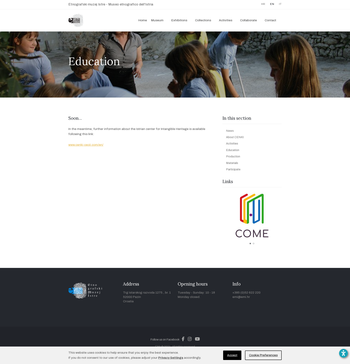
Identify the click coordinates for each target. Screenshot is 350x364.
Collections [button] (203, 20)
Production (233, 156)
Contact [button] (270, 20)
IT (280, 4)
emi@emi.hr (241, 297)
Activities (232, 143)
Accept (232, 355)
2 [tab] (253, 243)
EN (272, 4)
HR (263, 4)
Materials (232, 163)
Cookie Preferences (263, 355)
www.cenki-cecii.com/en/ (85, 145)
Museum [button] (157, 20)
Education (232, 150)
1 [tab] (250, 243)
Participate (233, 169)
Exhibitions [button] (179, 20)
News (230, 130)
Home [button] (142, 20)
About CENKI (235, 137)
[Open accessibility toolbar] (343, 353)
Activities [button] (225, 20)
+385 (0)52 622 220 (246, 292)
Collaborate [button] (248, 20)
